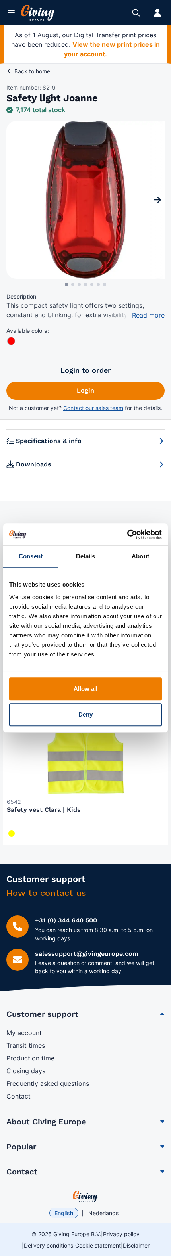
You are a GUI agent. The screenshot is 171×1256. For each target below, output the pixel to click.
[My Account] (157, 13)
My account (24, 1033)
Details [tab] (85, 556)
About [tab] (140, 556)
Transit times (25, 1045)
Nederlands (103, 1213)
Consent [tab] (31, 556)
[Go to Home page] (38, 13)
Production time (30, 1058)
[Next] (157, 200)
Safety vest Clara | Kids (44, 809)
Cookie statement (98, 1245)
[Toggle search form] (136, 12)
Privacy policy (121, 1234)
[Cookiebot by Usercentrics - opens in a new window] (127, 534)
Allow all (86, 688)
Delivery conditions (48, 1245)
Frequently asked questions (47, 1083)
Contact (18, 1096)
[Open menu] (11, 12)
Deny (85, 714)
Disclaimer (136, 1245)
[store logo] (85, 1196)
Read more (148, 315)
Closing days (25, 1071)
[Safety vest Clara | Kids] (85, 747)
